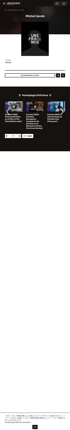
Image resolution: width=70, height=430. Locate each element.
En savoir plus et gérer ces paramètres (17, 422)
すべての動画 (28, 136)
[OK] (35, 427)
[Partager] (58, 75)
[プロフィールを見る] (63, 4)
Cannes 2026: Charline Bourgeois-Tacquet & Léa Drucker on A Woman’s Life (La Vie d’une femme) (34, 121)
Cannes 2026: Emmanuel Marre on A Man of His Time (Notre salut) (13, 118)
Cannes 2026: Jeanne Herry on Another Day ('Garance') (54, 118)
